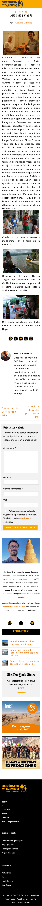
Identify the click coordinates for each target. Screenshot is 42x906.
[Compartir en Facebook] (16, 338)
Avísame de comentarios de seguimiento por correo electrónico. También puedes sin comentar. (20, 516)
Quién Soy (6, 809)
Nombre (8, 477)
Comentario (9, 448)
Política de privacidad (10, 822)
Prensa (4, 814)
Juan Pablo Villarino (23, 23)
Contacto (5, 818)
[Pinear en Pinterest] (31, 338)
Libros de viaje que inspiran (13, 841)
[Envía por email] (26, 338)
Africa (4, 877)
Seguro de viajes (8, 853)
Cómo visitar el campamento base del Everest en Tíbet (25, 662)
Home (15, 12)
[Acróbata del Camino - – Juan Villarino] (13, 4)
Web (5, 500)
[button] (38, 4)
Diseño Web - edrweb (21, 902)
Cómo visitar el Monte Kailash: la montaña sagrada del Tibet (24, 653)
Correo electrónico (13, 488)
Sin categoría (23, 12)
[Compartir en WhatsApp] (11, 338)
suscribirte (24, 518)
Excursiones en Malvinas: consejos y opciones (22, 642)
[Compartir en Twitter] (21, 338)
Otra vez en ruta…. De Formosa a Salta (11, 412)
